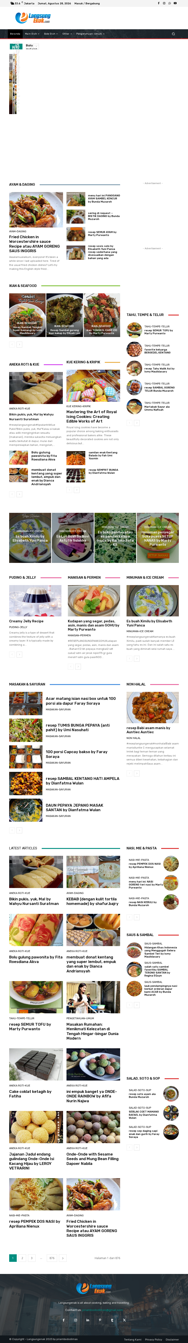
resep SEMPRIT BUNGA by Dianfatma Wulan (103, 471)
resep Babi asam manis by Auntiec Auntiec (148, 730)
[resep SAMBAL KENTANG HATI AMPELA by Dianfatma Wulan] (25, 783)
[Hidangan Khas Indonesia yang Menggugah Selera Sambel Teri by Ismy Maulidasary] (134, 950)
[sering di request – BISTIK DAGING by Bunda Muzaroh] (75, 217)
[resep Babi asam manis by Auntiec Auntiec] (153, 707)
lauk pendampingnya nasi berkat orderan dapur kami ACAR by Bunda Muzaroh (160, 991)
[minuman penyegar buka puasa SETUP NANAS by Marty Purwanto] (158, 538)
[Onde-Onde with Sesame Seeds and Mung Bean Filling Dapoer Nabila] (93, 1127)
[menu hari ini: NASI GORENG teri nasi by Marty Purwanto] (171, 883)
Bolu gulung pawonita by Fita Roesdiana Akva (44, 456)
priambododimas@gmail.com (102, 1310)
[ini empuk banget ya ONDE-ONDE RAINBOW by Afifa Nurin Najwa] (93, 1064)
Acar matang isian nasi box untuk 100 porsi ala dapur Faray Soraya (81, 700)
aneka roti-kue (19, 408)
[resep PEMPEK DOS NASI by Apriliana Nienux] (36, 1194)
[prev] (29, 46)
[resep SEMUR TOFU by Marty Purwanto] (16, 99)
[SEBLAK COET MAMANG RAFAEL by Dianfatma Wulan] (171, 1113)
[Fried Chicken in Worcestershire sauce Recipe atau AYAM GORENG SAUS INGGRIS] (36, 209)
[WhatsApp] (169, 3)
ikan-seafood (27, 323)
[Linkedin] (87, 1320)
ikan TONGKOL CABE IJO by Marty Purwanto (101, 332)
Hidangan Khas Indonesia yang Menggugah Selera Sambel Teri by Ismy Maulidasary (160, 952)
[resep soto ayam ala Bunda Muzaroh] (171, 1094)
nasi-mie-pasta (19, 1215)
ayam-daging (17, 231)
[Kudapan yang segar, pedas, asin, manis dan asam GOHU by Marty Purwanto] (94, 600)
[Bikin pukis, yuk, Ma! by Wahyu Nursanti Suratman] (11, 84)
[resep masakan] (33, 18)
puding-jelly (18, 627)
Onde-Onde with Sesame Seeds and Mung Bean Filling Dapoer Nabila (92, 1159)
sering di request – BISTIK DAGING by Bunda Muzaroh (104, 216)
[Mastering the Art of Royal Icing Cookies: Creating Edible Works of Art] (93, 386)
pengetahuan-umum (80, 1018)
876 (52, 1258)
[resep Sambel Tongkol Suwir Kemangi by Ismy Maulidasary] (27, 315)
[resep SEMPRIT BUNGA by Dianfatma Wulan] (75, 475)
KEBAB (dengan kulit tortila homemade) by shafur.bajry (92, 901)
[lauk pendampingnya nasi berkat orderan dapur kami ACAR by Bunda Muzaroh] (134, 988)
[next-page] (19, 345)
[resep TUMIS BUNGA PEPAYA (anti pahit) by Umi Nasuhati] (25, 730)
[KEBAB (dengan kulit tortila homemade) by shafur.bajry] (14, 69)
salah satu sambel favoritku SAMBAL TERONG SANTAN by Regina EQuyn (157, 971)
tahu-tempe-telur (157, 326)
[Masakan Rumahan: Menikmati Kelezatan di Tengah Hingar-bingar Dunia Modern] (93, 997)
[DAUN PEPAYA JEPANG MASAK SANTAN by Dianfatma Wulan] (25, 810)
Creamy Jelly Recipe (26, 621)
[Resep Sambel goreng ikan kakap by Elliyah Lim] (64, 315)
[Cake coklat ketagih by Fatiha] (36, 1064)
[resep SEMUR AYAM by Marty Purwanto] (75, 234)
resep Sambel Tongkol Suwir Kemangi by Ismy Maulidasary (27, 330)
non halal (134, 738)
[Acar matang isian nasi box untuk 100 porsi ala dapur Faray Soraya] (25, 703)
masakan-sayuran (58, 709)
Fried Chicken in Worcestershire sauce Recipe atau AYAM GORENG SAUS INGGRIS (34, 244)
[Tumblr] (112, 1320)
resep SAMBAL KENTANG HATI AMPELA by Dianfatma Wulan (82, 780)
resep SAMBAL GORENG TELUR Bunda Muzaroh (159, 389)
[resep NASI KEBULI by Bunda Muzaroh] (171, 902)
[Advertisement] (115, 18)
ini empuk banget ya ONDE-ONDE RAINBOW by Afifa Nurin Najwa (91, 1096)
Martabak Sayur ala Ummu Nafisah (157, 408)
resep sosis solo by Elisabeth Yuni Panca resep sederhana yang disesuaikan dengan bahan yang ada (102, 252)
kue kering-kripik (78, 406)
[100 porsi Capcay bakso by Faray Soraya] (25, 757)
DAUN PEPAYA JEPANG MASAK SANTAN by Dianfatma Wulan (74, 807)
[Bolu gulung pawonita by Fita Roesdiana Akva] (16, 69)
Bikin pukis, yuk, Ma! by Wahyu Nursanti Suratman (34, 901)
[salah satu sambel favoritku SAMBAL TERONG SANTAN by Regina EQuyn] (134, 969)
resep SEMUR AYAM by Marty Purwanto (102, 234)
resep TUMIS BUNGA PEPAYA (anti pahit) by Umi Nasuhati (78, 727)
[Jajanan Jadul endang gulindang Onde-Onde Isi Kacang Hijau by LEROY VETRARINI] (36, 1127)
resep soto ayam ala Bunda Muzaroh (142, 1096)
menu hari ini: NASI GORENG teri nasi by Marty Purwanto (146, 884)
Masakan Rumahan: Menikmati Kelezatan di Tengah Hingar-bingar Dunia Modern (92, 1031)
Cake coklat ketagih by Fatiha (30, 1093)
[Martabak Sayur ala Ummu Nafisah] (134, 406)
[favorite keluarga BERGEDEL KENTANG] (134, 349)
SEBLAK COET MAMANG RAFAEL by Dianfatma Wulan (144, 1114)
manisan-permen (79, 635)
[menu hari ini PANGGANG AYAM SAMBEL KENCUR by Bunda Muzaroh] (75, 199)
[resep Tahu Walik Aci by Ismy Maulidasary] (134, 368)
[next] (36, 46)
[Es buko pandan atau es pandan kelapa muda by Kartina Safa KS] (115, 538)
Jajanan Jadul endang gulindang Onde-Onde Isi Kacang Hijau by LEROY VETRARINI (31, 1161)
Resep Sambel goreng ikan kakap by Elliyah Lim (64, 332)
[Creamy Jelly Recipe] (35, 600)
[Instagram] (164, 3)
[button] (173, 33)
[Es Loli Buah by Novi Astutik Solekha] (73, 538)
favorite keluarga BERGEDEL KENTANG (157, 351)
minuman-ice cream (30, 531)
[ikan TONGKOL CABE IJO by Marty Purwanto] (102, 315)
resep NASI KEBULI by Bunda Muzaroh (143, 904)
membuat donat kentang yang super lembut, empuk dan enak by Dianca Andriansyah (46, 477)
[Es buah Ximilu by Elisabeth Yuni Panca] (30, 538)
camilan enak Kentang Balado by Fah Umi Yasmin (103, 455)
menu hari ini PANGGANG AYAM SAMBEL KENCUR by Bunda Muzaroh (104, 198)
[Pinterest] (100, 1320)
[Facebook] (158, 3)
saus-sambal (153, 943)
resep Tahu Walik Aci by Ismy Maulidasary (159, 370)
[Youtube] (175, 3)
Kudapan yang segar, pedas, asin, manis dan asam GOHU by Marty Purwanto (93, 625)
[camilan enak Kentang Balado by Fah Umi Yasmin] (75, 458)
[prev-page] (12, 345)
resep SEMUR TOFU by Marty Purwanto (158, 332)
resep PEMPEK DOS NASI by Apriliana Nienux (34, 1223)
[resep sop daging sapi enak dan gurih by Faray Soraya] (171, 1132)
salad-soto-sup (140, 1090)
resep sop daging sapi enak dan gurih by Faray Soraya (144, 1133)
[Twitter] (124, 1320)
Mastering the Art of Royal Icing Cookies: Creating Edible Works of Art (91, 416)
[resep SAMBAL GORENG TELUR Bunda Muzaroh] (134, 387)
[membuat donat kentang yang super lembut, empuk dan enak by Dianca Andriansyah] (14, 99)
